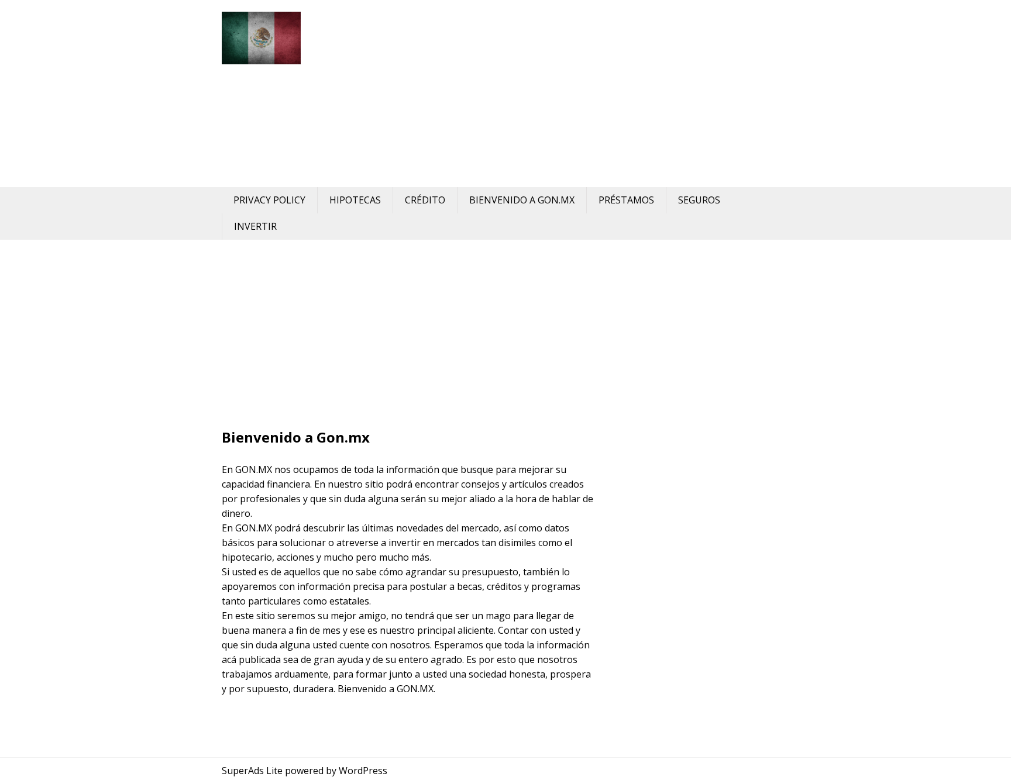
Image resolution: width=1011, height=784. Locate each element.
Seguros (699, 200)
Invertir (255, 226)
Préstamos (626, 200)
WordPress (363, 770)
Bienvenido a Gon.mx (522, 200)
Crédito (425, 200)
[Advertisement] (572, 93)
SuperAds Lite (252, 770)
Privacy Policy (269, 200)
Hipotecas (355, 200)
